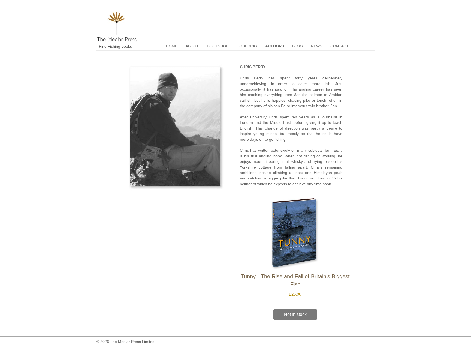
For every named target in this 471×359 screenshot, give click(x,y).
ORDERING (247, 46)
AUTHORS (274, 46)
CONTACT (339, 46)
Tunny (337, 150)
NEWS (316, 46)
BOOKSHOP (217, 46)
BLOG (297, 46)
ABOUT (192, 46)
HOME (171, 46)
